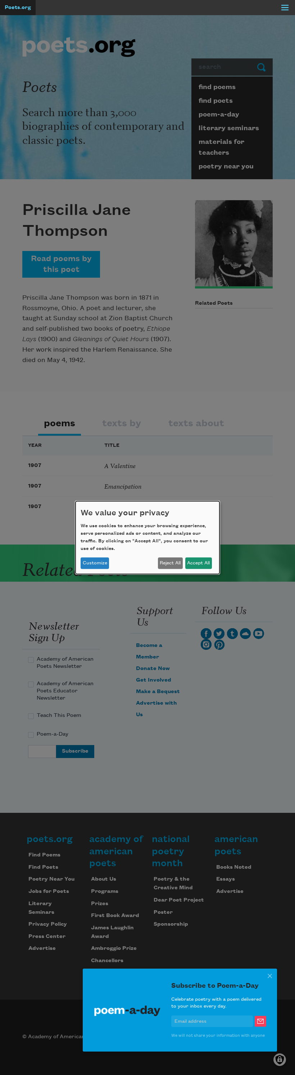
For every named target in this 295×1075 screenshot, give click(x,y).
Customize (95, 562)
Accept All (198, 562)
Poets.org (18, 7)
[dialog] (147, 537)
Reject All (170, 562)
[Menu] (285, 7)
